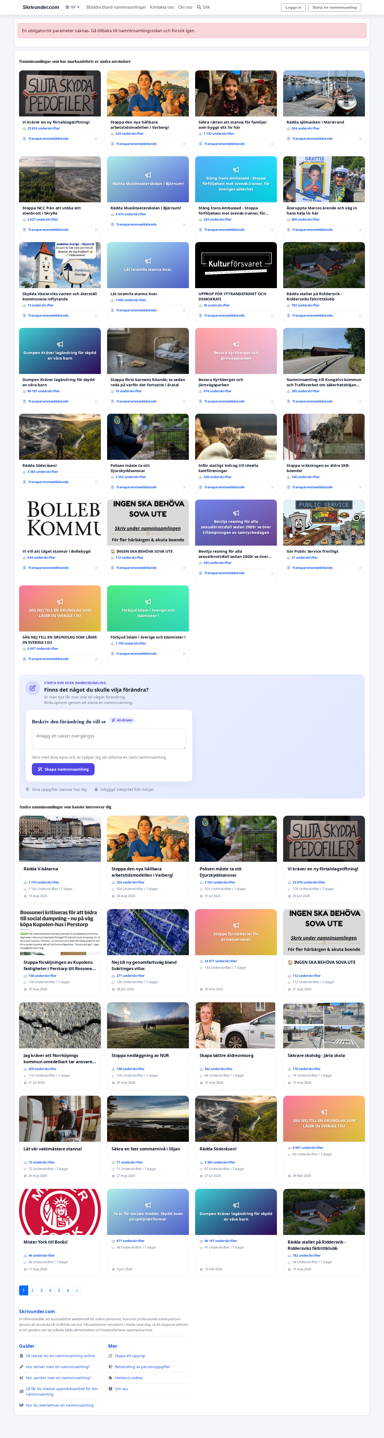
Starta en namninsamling (334, 7)
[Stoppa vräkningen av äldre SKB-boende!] (324, 453)
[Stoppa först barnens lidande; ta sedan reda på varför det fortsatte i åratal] (148, 367)
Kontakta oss (162, 7)
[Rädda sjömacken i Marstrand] (324, 107)
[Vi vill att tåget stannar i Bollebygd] (60, 537)
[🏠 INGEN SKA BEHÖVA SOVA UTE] (148, 537)
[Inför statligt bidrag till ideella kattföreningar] (236, 453)
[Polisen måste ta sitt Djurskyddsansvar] (148, 453)
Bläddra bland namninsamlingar (116, 7)
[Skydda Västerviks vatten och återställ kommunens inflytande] (60, 282)
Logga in (293, 7)
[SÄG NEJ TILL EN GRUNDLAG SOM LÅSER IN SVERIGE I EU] (60, 625)
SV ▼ (75, 7)
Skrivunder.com (41, 7)
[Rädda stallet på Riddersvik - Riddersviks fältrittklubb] (324, 282)
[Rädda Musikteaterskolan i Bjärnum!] (148, 193)
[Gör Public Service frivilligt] (324, 537)
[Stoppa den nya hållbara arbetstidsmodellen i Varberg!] (148, 110)
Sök (206, 7)
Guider (26, 1346)
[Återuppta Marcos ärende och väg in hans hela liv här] (324, 196)
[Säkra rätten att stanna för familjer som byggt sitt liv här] (236, 110)
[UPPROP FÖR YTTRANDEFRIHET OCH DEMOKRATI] (236, 282)
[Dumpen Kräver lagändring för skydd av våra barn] (60, 367)
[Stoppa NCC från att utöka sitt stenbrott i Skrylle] (60, 196)
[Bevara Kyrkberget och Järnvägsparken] (236, 367)
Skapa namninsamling (67, 769)
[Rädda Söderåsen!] (60, 451)
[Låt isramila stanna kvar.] (148, 279)
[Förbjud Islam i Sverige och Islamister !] (148, 622)
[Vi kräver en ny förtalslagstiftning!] (60, 107)
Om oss (185, 7)
